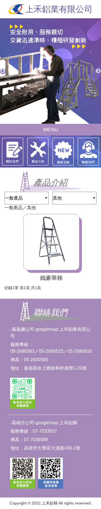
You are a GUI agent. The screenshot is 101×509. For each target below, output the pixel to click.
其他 (31, 207)
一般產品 (13, 207)
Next (98, 71)
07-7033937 (45, 431)
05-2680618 (80, 351)
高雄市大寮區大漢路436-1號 (52, 448)
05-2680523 (51, 351)
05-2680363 (22, 351)
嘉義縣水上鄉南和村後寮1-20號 (55, 368)
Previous (3, 71)
